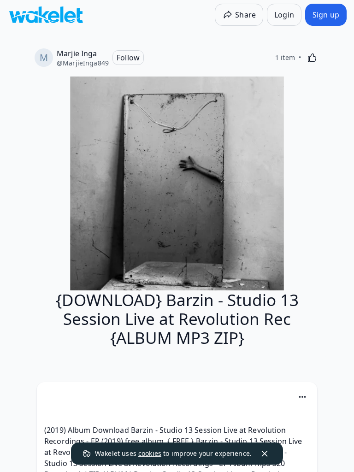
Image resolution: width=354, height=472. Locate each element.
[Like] (312, 57)
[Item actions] (302, 396)
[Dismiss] (264, 453)
